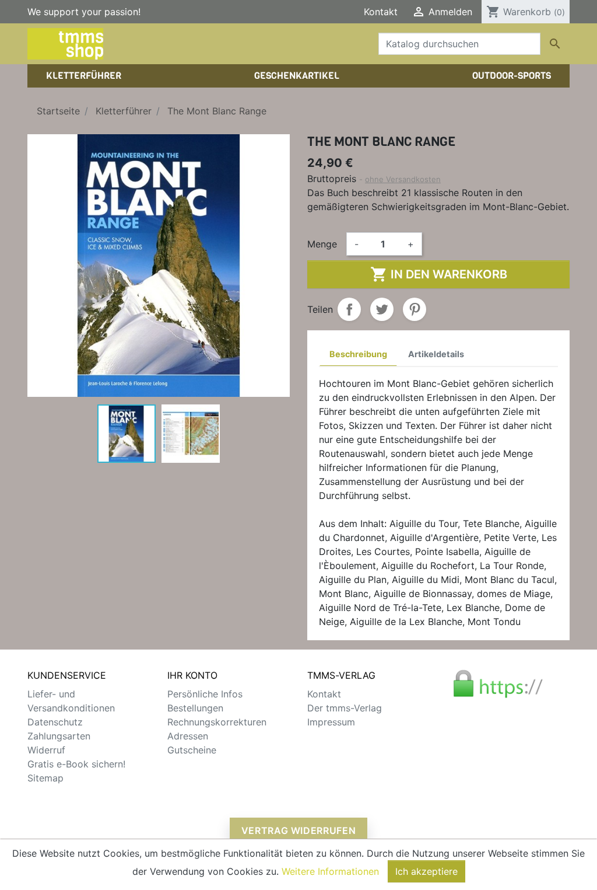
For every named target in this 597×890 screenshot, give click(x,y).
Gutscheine (191, 750)
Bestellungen (195, 708)
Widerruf (46, 750)
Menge (322, 244)
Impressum (331, 722)
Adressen (187, 736)
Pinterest (414, 309)
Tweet (382, 309)
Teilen (349, 309)
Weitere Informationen (330, 871)
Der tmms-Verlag (344, 708)
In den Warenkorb (438, 274)
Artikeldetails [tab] (436, 354)
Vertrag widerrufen (298, 830)
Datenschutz (55, 722)
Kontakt (381, 12)
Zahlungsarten (58, 736)
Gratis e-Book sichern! (76, 764)
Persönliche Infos (205, 694)
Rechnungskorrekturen (216, 722)
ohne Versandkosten (403, 179)
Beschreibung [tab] (358, 354)
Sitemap (45, 778)
